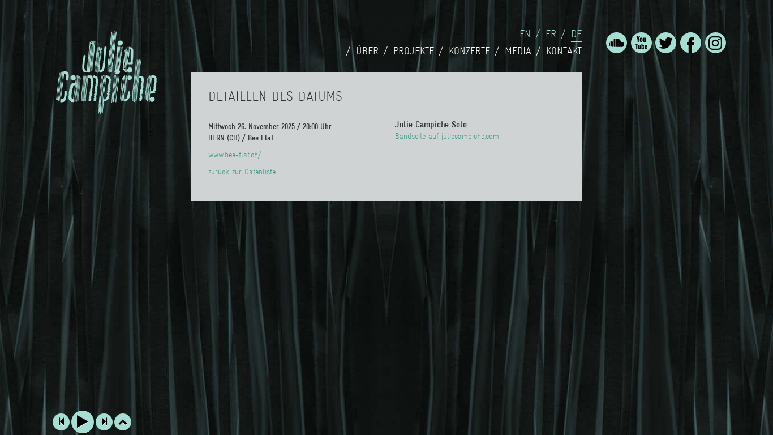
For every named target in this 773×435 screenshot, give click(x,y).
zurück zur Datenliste (242, 171)
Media (518, 51)
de (576, 34)
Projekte (413, 51)
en (525, 34)
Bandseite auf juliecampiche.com (447, 135)
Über (367, 51)
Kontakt (564, 51)
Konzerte (469, 51)
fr (551, 34)
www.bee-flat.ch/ (234, 154)
